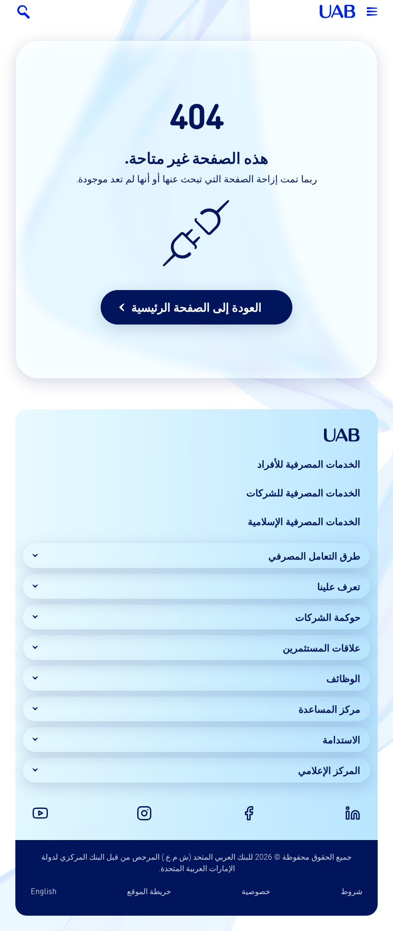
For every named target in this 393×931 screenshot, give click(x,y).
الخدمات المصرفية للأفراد (308, 464)
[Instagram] (144, 813)
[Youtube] (40, 813)
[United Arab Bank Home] (342, 435)
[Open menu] (372, 11)
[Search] (23, 11)
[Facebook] (248, 813)
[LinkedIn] (352, 813)
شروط (351, 891)
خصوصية (256, 891)
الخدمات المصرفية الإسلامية (304, 521)
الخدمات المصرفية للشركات (303, 492)
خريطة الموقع (149, 891)
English (44, 891)
